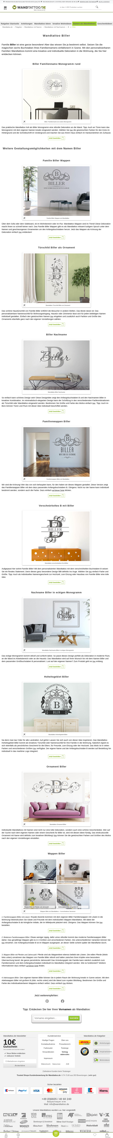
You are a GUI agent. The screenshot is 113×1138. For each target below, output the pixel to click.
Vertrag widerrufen (64, 1053)
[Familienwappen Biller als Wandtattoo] (56, 452)
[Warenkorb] (106, 1136)
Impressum (48, 1058)
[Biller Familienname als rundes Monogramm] (56, 94)
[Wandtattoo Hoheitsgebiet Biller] (56, 707)
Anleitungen (26, 24)
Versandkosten (48, 1052)
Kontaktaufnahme (48, 1044)
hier (71, 130)
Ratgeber (18, 27)
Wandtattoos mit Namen (33, 27)
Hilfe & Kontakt (104, 1)
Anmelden (20, 1066)
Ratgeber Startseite (10, 24)
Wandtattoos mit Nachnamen (54, 27)
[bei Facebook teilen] (57, 1001)
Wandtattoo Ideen (42, 24)
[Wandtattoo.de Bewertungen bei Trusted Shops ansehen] (85, 1055)
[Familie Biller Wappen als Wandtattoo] (56, 191)
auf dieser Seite (58, 490)
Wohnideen (105, 1060)
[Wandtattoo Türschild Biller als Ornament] (56, 278)
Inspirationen (105, 1052)
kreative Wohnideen (62, 24)
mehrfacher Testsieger (88, 1)
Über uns (64, 1040)
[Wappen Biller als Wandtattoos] (56, 884)
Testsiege (65, 1048)
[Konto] (6, 1136)
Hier (55, 835)
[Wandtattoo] (29, 8)
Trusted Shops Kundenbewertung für (39, 1075)
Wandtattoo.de (7, 27)
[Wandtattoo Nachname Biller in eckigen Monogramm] (56, 623)
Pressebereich (65, 1044)
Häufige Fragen (48, 1040)
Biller (74, 27)
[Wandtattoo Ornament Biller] (56, 797)
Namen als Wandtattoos (84, 24)
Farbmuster (48, 1048)
